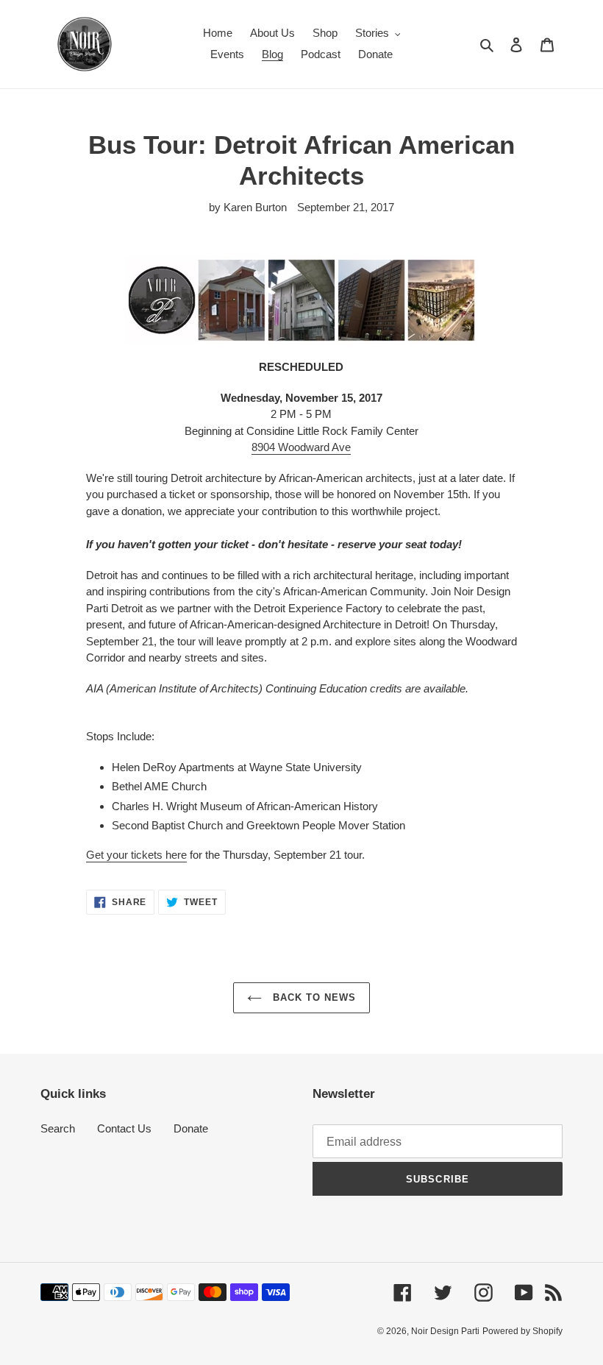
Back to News (313, 997)
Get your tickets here (136, 854)
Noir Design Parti (445, 1331)
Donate (191, 1128)
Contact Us (124, 1128)
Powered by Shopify (522, 1331)
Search (57, 1128)
